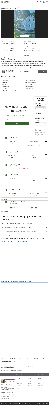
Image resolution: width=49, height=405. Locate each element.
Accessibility (21, 403)
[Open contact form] (37, 1)
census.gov (6, 199)
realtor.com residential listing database (10, 185)
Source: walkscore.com (6, 276)
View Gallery (25, 36)
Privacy (30, 403)
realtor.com (20, 370)
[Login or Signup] (44, 1)
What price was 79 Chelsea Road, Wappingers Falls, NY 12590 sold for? (17, 223)
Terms (26, 403)
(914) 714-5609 (24, 71)
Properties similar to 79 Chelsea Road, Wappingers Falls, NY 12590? (17, 227)
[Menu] (47, 1)
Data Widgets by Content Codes (42, 403)
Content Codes (32, 235)
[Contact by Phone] (41, 1)
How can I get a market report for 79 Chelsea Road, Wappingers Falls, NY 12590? (19, 231)
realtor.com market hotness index (9, 148)
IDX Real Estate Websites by (6, 403)
